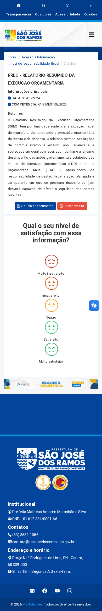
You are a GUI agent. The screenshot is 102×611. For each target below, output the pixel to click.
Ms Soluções (32, 604)
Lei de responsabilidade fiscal (36, 63)
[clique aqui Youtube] (57, 590)
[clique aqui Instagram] (70, 590)
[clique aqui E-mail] (32, 590)
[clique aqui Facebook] (44, 590)
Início (12, 57)
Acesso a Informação (38, 57)
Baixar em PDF (73, 206)
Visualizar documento (36, 206)
